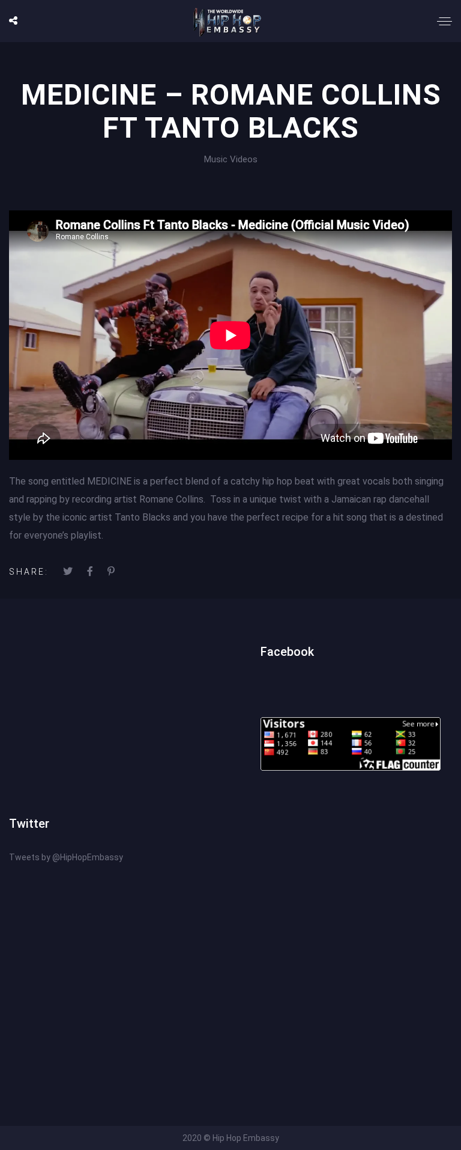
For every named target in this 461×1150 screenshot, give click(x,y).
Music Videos (231, 159)
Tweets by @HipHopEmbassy (66, 857)
